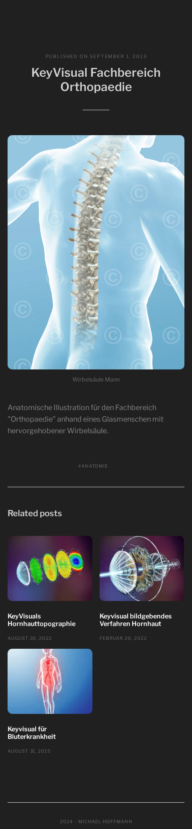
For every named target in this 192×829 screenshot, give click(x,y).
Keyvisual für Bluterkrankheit (32, 733)
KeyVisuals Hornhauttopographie (41, 620)
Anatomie (94, 465)
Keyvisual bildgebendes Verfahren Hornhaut (136, 620)
